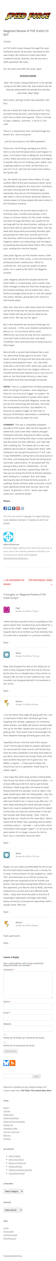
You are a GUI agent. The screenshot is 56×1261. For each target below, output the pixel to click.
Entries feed (8, 1231)
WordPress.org (9, 1238)
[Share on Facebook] (5, 508)
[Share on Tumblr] (14, 508)
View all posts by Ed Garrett (16, 558)
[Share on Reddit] (22, 508)
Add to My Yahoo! (16, 1159)
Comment (9, 969)
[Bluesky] (6, 1065)
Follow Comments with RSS (20, 1170)
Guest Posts (8, 1114)
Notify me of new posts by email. (19, 1045)
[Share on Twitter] (9, 508)
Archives (7, 1139)
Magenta (13, 519)
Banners (6, 1135)
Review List (8, 1125)
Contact (6, 1111)
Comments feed (10, 1235)
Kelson (19, 701)
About (6, 1107)
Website (7, 1024)
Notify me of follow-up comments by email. (24, 1037)
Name (7, 1001)
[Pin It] (18, 508)
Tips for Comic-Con (11, 1132)
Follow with (15, 1166)
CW (43, 516)
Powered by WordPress (12, 1256)
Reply (5, 642)
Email (6, 1012)
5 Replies (7, 41)
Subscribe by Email (17, 1173)
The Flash (22, 519)
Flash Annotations (11, 1118)
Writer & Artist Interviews (14, 1121)
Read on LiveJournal (17, 1163)
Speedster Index (10, 1128)
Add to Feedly (14, 1156)
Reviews (28, 516)
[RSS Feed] (12, 1065)
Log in (6, 1228)
